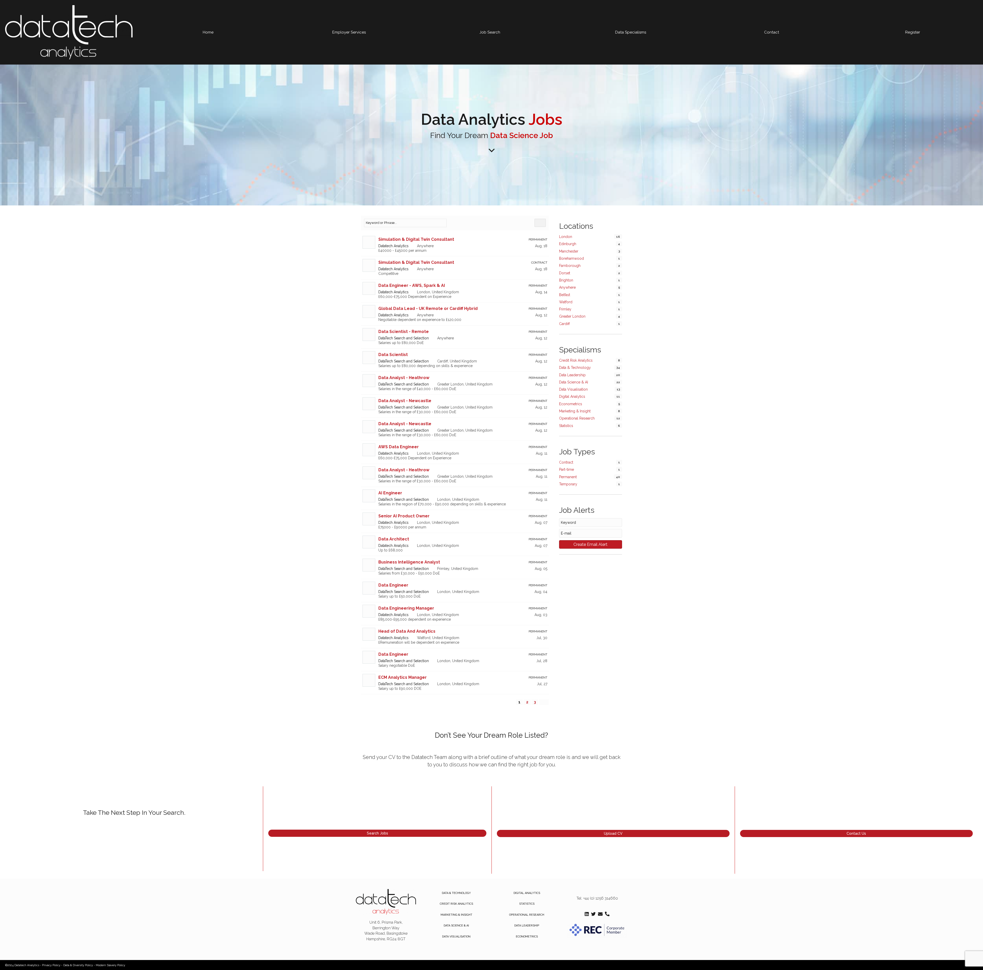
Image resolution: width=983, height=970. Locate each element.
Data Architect (393, 539)
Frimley (565, 309)
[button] (377, 833)
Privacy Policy (51, 965)
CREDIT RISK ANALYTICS (456, 903)
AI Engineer (390, 493)
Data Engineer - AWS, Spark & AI (411, 285)
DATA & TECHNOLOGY (456, 893)
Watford (565, 302)
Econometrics (570, 404)
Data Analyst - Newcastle (404, 400)
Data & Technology (575, 368)
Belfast (564, 295)
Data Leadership (572, 375)
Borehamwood (571, 258)
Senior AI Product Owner (404, 516)
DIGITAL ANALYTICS (527, 893)
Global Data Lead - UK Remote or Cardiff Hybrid (428, 308)
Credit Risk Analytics (576, 360)
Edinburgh (567, 244)
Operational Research (577, 418)
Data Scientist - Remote (403, 331)
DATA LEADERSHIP (526, 925)
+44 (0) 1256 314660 (600, 898)
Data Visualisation (573, 389)
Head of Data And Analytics (406, 631)
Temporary (568, 484)
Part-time (566, 469)
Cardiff (564, 324)
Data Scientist (393, 354)
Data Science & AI (573, 382)
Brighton (566, 280)
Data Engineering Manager (406, 608)
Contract (566, 462)
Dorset (564, 273)
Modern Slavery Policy (110, 965)
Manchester (568, 251)
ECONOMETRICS (527, 936)
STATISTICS (527, 903)
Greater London (572, 316)
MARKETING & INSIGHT (456, 914)
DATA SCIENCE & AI (456, 925)
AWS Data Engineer (398, 446)
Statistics (566, 426)
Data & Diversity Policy (78, 965)
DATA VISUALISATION (456, 936)
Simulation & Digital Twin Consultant (416, 239)
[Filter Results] (540, 223)
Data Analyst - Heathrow (403, 377)
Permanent (568, 477)
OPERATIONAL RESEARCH (526, 914)
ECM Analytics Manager (402, 677)
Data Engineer (393, 585)
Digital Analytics (572, 396)
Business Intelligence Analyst (409, 562)
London (565, 237)
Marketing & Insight (575, 411)
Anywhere (567, 287)
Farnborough (570, 266)
